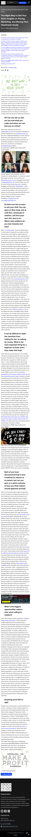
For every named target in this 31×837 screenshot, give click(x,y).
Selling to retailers (17, 309)
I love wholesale (9, 230)
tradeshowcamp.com (22, 133)
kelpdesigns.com (6, 131)
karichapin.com (16, 184)
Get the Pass (22, 3)
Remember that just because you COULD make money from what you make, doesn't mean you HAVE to (14, 419)
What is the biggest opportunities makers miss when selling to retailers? (14, 61)
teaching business (19, 279)
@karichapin (19, 186)
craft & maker (13, 67)
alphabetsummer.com (7, 180)
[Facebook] (5, 811)
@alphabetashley (7, 182)
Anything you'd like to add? (8, 64)
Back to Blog (7, 774)
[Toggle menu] (29, 2)
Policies (15, 835)
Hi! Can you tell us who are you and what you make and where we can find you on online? (14, 38)
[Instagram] (8, 811)
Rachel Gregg (14, 28)
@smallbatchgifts (6, 146)
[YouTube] (2, 811)
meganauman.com (13, 198)
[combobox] (12, 2)
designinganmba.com (10, 200)
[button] (27, 833)
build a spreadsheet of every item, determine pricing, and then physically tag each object (15, 374)
